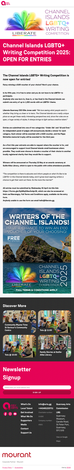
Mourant (20, 462)
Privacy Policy (7, 468)
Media (24, 424)
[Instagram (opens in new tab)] (10, 414)
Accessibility (19, 468)
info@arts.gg (44, 404)
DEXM (69, 468)
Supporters (26, 420)
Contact (25, 428)
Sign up (37, 392)
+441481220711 (45, 408)
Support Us (26, 432)
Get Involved (27, 412)
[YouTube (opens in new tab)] (15, 414)
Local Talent (26, 408)
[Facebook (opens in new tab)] (5, 414)
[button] (71, 3)
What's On (26, 404)
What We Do (27, 416)
